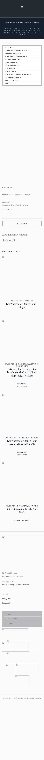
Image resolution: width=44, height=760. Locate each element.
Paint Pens (33, 438)
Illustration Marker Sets (27, 365)
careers (9, 623)
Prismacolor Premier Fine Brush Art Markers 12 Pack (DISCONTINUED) (22, 372)
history (9, 614)
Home (7, 29)
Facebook (6, 603)
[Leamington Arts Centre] (22, 7)
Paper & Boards (11, 65)
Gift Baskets (10, 83)
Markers (21, 31)
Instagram (6, 599)
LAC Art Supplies (19, 29)
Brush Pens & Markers (19, 205)
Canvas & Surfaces (13, 53)
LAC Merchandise (12, 77)
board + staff (11, 619)
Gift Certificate (12, 80)
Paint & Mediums (11, 62)
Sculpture (9, 71)
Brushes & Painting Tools (16, 50)
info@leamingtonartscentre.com (15, 585)
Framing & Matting (13, 59)
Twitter (5, 594)
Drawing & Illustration (15, 56)
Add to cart (22, 223)
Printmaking (10, 68)
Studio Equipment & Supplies (17, 74)
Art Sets (8, 47)
